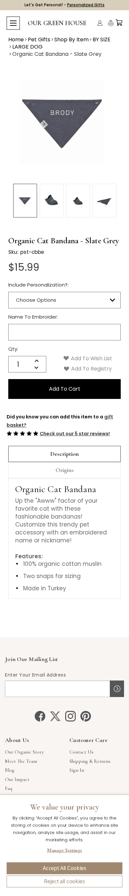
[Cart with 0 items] (119, 22)
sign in (76, 770)
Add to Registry (91, 368)
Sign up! (117, 689)
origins (65, 470)
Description (64, 453)
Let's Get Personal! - (64, 5)
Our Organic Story (24, 752)
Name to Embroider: (33, 316)
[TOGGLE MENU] (13, 23)
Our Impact (17, 779)
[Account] (100, 23)
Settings (64, 851)
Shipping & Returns (89, 761)
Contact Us (81, 752)
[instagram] (70, 716)
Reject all (64, 881)
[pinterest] (85, 716)
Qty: (13, 348)
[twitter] (55, 716)
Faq (8, 788)
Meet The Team (21, 761)
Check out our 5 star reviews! (75, 433)
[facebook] (40, 716)
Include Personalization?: (38, 284)
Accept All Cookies (64, 868)
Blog (10, 770)
